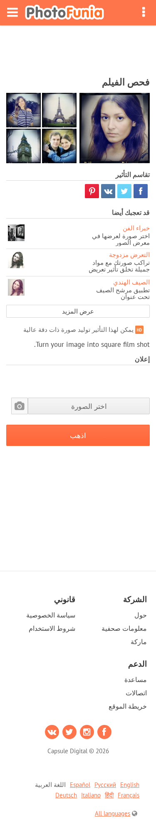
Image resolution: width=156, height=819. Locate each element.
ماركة (139, 641)
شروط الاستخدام (52, 628)
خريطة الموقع (128, 706)
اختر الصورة (89, 406)
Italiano (91, 795)
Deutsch (66, 795)
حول (140, 615)
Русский (105, 785)
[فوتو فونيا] (64, 12)
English (129, 785)
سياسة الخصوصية (50, 615)
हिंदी (109, 795)
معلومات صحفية (124, 628)
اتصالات (136, 693)
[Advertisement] (78, 48)
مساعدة (135, 679)
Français (128, 795)
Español (80, 785)
